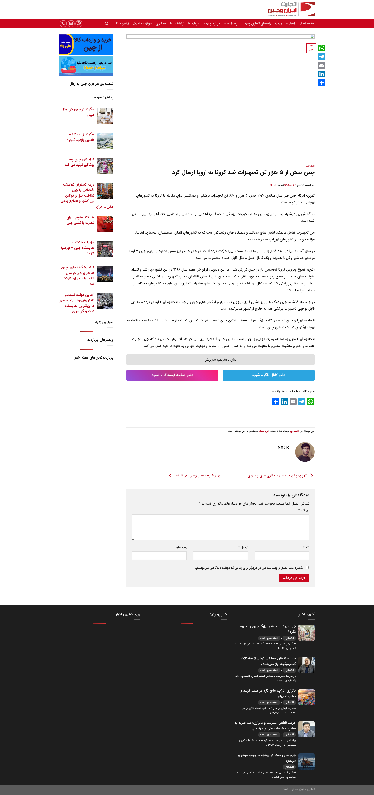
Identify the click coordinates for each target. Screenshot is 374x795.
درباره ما (193, 23)
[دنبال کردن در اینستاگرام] (78, 23)
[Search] (106, 23)
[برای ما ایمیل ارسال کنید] (71, 23)
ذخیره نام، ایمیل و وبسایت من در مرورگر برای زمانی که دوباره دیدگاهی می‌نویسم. (249, 568)
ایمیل (243, 547)
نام (306, 547)
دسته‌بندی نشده (269, 638)
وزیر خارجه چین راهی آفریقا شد (197, 475)
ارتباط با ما (177, 23)
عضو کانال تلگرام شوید (268, 375)
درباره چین (212, 23)
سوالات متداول (142, 23)
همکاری (161, 23)
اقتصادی (310, 166)
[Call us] (63, 23)
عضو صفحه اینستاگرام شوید (172, 375)
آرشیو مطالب (120, 23)
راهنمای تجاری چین (257, 23)
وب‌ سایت (180, 547)
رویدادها (232, 23)
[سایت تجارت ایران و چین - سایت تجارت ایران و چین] (289, 9)
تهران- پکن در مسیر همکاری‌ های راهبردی (278, 475)
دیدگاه (303, 510)
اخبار (292, 23)
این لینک (264, 431)
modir (273, 185)
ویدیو (278, 23)
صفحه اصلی (307, 23)
